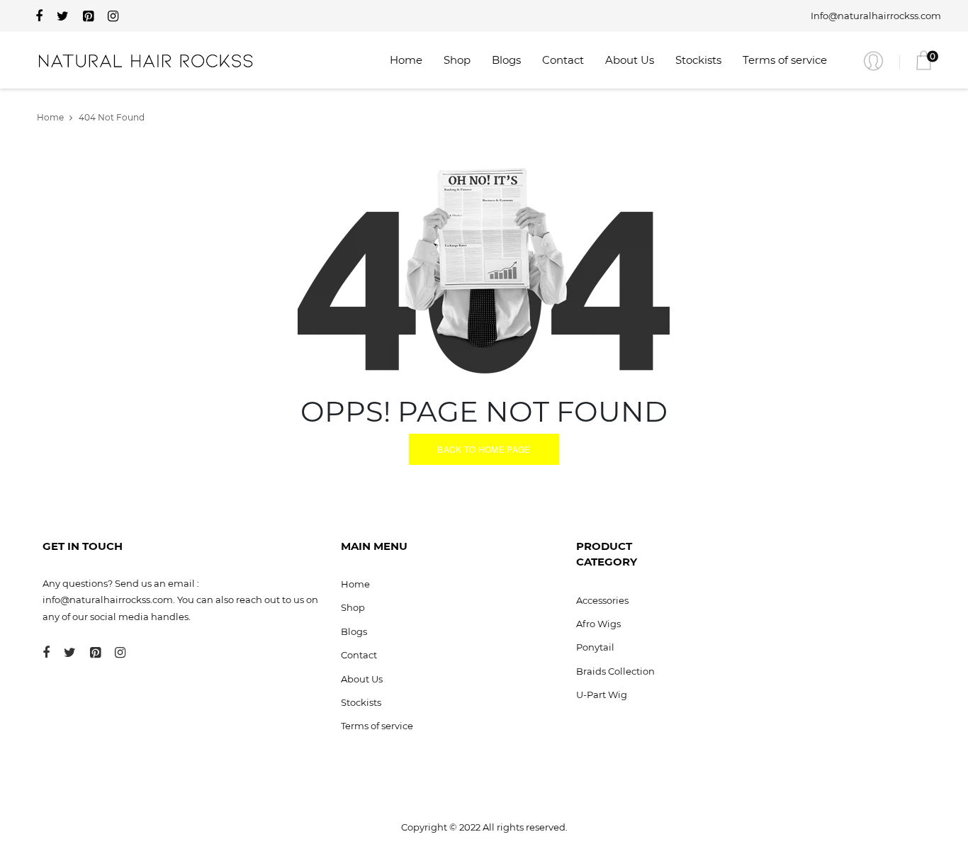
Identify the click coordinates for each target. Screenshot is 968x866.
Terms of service (785, 60)
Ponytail (595, 647)
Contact (563, 60)
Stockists (698, 60)
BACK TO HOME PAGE (483, 449)
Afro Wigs (598, 623)
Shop (457, 60)
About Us (629, 60)
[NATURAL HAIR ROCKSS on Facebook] (39, 16)
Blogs (506, 60)
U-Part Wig (601, 694)
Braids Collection (615, 671)
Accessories (602, 600)
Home (406, 60)
